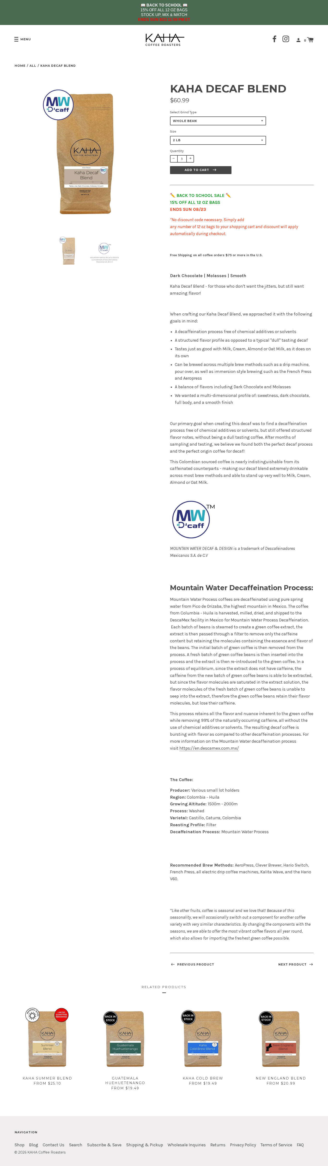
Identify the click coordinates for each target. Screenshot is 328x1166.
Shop (19, 1145)
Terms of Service (276, 1145)
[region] (164, 12)
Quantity (177, 151)
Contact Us (53, 1145)
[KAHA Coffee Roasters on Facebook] (274, 39)
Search (75, 1145)
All (33, 65)
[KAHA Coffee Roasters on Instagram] (285, 39)
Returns (217, 1145)
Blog (33, 1145)
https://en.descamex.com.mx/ (209, 748)
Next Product (293, 964)
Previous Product (195, 964)
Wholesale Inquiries (187, 1145)
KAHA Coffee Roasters (46, 1152)
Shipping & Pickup (144, 1145)
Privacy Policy (243, 1145)
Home (20, 65)
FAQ (300, 1145)
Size (173, 131)
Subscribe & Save (104, 1145)
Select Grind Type (183, 112)
